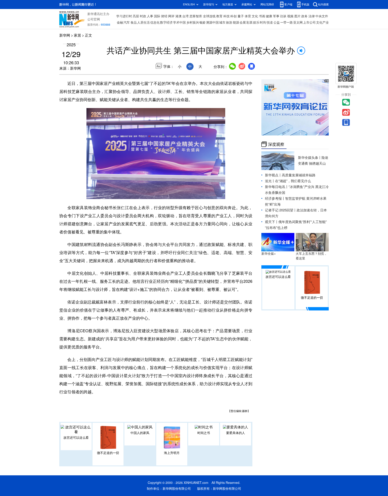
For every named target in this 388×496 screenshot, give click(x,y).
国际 (157, 16)
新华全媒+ (268, 253)
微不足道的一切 (108, 452)
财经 (164, 16)
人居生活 (143, 22)
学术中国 (179, 22)
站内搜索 (323, 4)
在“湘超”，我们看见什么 (293, 181)
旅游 (229, 22)
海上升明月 (172, 452)
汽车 (126, 22)
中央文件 (321, 16)
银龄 (202, 22)
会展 (243, 22)
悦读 (270, 22)
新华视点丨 (273, 175)
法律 (312, 16)
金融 (120, 22)
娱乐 (256, 22)
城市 (222, 22)
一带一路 (286, 22)
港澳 (178, 16)
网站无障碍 (267, 4)
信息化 (155, 22)
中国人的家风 (139, 432)
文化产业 (322, 22)
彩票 (249, 22)
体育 (248, 16)
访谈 (283, 16)
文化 (255, 16)
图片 (297, 16)
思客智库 (196, 16)
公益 (276, 22)
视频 (290, 16)
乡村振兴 (192, 22)
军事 (276, 16)
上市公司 (309, 22)
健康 (269, 16)
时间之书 (203, 432)
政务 (304, 16)
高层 (136, 16)
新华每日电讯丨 (277, 186)
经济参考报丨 (275, 198)
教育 (219, 16)
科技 (226, 16)
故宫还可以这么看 (76, 437)
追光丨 (270, 181)
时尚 (263, 22)
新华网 (64, 35)
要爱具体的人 (235, 432)
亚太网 (298, 22)
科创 (233, 16)
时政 (143, 16)
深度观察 (276, 144)
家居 (77, 35)
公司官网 (93, 19)
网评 (171, 16)
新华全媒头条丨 (310, 157)
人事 (150, 16)
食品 (133, 22)
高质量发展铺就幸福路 (298, 175)
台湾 (185, 16)
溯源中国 (212, 22)
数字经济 (166, 22)
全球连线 (209, 16)
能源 (236, 22)
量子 (241, 16)
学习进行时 (124, 16)
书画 (262, 16)
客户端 (288, 4)
